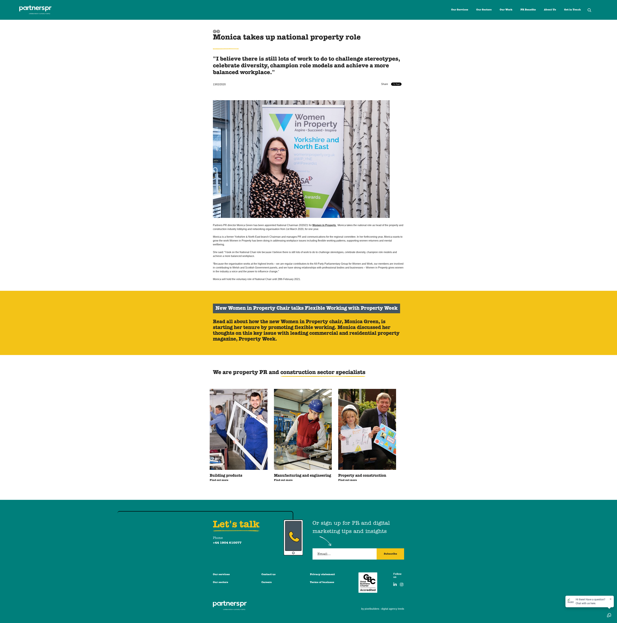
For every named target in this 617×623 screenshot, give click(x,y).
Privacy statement (322, 574)
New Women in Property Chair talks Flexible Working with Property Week (306, 308)
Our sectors (220, 582)
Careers (266, 582)
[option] (239, 435)
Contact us (268, 574)
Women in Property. (324, 225)
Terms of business (322, 582)
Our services (221, 574)
